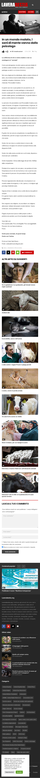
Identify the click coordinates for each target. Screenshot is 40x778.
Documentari (26, 705)
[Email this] (18, 252)
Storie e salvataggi (30, 741)
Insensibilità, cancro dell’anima (12, 338)
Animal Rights (6, 690)
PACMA (25, 730)
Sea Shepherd (6, 741)
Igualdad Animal (19, 716)
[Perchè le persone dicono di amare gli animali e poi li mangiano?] (6, 673)
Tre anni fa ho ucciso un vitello (12, 416)
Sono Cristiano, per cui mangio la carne (15, 442)
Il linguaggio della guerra (20, 646)
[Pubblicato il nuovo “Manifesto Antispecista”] (20, 579)
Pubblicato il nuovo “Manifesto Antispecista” (16, 591)
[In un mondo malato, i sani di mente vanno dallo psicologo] (20, 273)
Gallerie (22, 712)
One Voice (17, 730)
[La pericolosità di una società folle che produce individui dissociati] (6, 665)
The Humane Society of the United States (13, 745)
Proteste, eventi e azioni (9, 737)
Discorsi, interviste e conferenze (11, 705)
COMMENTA (28, 252)
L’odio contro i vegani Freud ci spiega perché (16, 364)
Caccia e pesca (7, 701)
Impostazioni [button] (9, 772)
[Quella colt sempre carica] (6, 656)
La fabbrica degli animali (9, 723)
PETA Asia (21, 734)
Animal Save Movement (19, 690)
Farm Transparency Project (10, 712)
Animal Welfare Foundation (10, 694)
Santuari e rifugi (22, 737)
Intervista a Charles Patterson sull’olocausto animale (19, 468)
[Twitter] (13, 626)
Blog (35, 51)
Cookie (35, 772)
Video (12, 752)
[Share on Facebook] (4, 252)
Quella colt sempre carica (20, 654)
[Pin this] (13, 252)
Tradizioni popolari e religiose (10, 748)
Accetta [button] (19, 772)
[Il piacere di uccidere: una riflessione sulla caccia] (6, 639)
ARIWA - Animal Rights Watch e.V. (12, 697)
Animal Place (31, 687)
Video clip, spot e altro (23, 752)
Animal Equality (7, 687)
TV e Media (6, 752)
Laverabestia (21, 723)
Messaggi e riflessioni (21, 727)
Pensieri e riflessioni (15, 248)
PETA (14, 734)
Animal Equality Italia (19, 687)
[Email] (18, 626)
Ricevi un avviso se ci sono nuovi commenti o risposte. (19, 547)
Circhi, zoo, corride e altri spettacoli (23, 701)
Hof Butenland (31, 712)
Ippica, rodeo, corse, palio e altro (27, 719)
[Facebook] (4, 626)
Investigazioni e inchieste (9, 719)
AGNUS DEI (6, 312)
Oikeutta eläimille (7, 730)
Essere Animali (18, 708)
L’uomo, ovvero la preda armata (12, 390)
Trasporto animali (25, 748)
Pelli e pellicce (6, 734)
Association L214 (28, 697)
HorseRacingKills (7, 716)
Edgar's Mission (7, 708)
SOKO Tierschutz (17, 741)
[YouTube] (8, 626)
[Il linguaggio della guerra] (6, 648)
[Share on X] (8, 252)
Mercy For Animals (8, 727)
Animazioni (23, 694)
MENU (5, 12)
